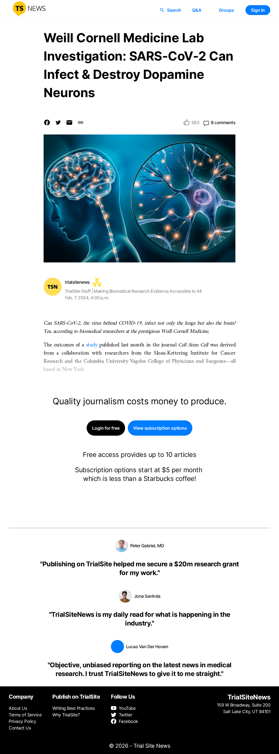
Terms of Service (25, 714)
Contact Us (20, 728)
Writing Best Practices (73, 708)
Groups (226, 10)
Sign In (258, 10)
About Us (18, 708)
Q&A (196, 10)
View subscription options (160, 428)
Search (174, 10)
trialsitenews (77, 282)
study (92, 345)
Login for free (105, 428)
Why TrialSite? (66, 714)
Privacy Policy (22, 721)
